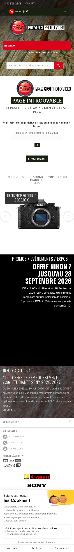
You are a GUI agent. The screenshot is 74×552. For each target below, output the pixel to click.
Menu (11, 45)
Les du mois (36, 180)
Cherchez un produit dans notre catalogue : (37, 132)
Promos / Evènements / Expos (40, 258)
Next (68, 216)
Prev (5, 216)
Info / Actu (13, 370)
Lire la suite (9, 409)
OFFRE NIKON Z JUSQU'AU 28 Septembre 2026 (48, 274)
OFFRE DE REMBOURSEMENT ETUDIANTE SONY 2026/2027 (36, 380)
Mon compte (30, 3)
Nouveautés (16, 177)
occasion (57, 177)
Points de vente (14, 3)
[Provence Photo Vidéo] (37, 27)
